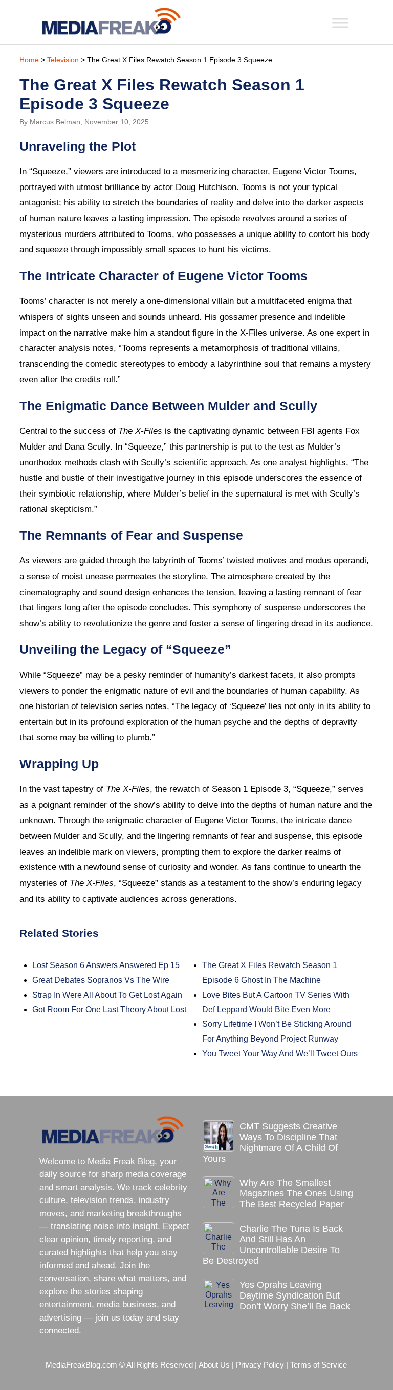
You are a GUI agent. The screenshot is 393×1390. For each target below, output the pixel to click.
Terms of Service (318, 1365)
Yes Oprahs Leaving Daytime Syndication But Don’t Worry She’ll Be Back (294, 1295)
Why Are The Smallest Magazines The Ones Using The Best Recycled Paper (296, 1193)
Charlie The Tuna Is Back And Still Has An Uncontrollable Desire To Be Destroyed (273, 1244)
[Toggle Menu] (340, 23)
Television (63, 60)
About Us (214, 1365)
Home (29, 60)
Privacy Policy (260, 1365)
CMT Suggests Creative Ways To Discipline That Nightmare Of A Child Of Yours (270, 1142)
